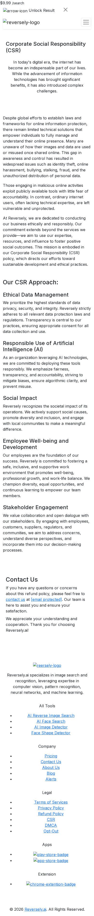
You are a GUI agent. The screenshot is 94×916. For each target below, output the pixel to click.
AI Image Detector (51, 727)
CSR (51, 819)
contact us (15, 599)
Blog (51, 773)
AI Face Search (51, 721)
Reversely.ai (35, 909)
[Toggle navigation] (86, 22)
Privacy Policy (51, 808)
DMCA (51, 825)
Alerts (51, 779)
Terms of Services (51, 802)
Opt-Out (51, 831)
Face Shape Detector (50, 732)
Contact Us (51, 761)
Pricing (51, 756)
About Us (51, 767)
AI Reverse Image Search (50, 715)
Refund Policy (51, 813)
